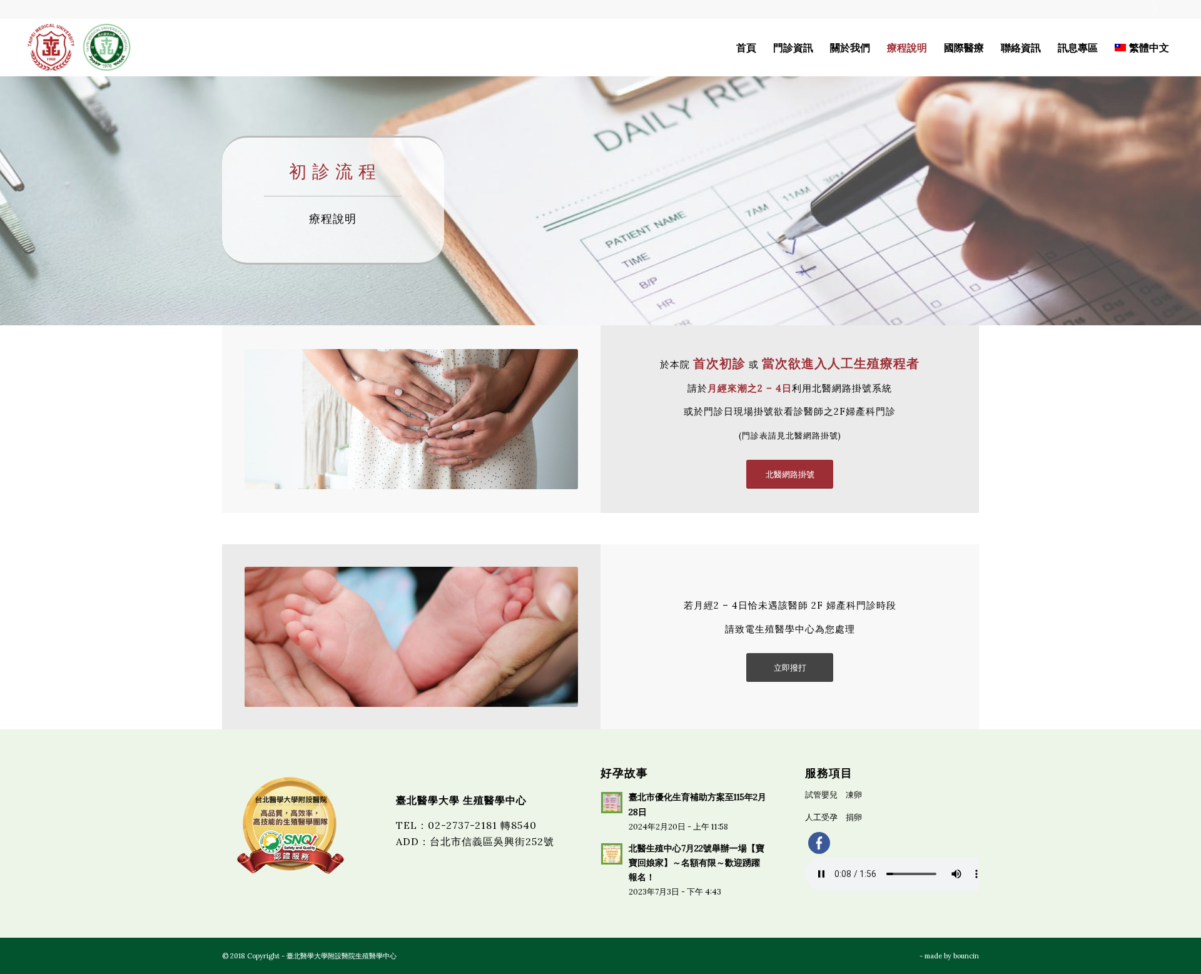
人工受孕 (821, 817)
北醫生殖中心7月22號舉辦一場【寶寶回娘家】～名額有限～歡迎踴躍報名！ (696, 863)
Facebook (1147, 9)
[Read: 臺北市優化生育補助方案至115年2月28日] (611, 802)
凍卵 (854, 794)
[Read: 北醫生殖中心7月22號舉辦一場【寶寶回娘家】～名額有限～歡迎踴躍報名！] (611, 854)
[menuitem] (1148, 9)
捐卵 (854, 817)
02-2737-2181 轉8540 (482, 825)
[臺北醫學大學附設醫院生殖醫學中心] (79, 47)
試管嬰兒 (821, 794)
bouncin (966, 955)
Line (1167, 9)
